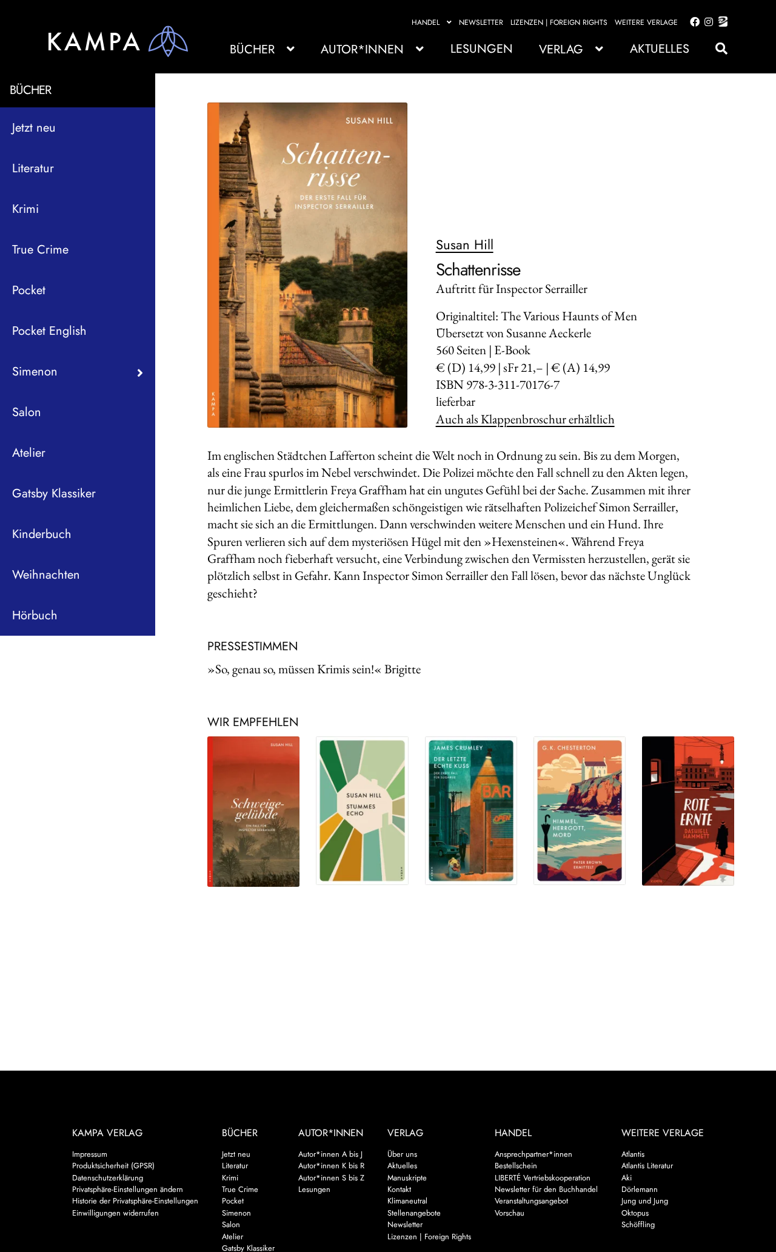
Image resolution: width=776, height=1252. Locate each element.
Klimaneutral (407, 1201)
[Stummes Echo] (362, 810)
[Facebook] (692, 22)
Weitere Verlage (646, 22)
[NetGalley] (721, 22)
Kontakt (399, 1189)
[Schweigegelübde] (253, 811)
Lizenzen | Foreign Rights (558, 22)
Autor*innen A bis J (330, 1154)
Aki (626, 1177)
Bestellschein (516, 1165)
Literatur (33, 168)
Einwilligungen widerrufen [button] (115, 1213)
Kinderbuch (42, 534)
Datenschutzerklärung (107, 1177)
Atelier (28, 453)
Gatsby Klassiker (54, 493)
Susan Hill (464, 244)
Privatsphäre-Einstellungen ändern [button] (127, 1189)
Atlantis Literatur (647, 1165)
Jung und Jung (644, 1201)
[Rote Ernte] (688, 811)
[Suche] (715, 48)
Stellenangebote (414, 1213)
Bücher (252, 49)
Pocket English (49, 331)
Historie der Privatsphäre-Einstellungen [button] (135, 1201)
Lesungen (481, 49)
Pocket (28, 290)
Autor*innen (362, 49)
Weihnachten (46, 575)
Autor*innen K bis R (331, 1165)
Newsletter (481, 22)
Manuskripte (407, 1177)
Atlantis (632, 1154)
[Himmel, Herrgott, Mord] (580, 810)
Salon (26, 412)
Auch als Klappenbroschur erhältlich (525, 419)
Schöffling (638, 1224)
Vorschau (509, 1213)
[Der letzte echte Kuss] (471, 810)
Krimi (25, 209)
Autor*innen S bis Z (331, 1177)
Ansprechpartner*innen (533, 1154)
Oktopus (635, 1213)
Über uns (402, 1154)
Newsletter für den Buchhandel (546, 1189)
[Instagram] (707, 22)
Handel (426, 22)
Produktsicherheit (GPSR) (113, 1165)
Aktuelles (659, 49)
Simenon (236, 1213)
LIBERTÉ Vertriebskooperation (542, 1177)
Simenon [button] (35, 371)
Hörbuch (35, 615)
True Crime (40, 249)
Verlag (561, 49)
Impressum (89, 1154)
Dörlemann (639, 1189)
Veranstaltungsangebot (531, 1201)
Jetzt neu (34, 127)
